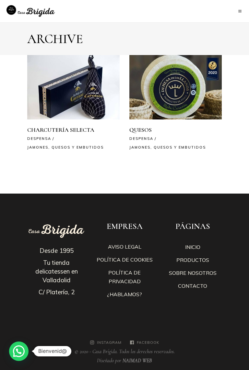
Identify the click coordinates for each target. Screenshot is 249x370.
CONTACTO (192, 286)
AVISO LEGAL (124, 246)
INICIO (192, 247)
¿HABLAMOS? (124, 294)
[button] (19, 351)
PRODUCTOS (192, 260)
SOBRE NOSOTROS (193, 273)
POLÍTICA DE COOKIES (125, 259)
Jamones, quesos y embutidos (65, 147)
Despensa (39, 138)
